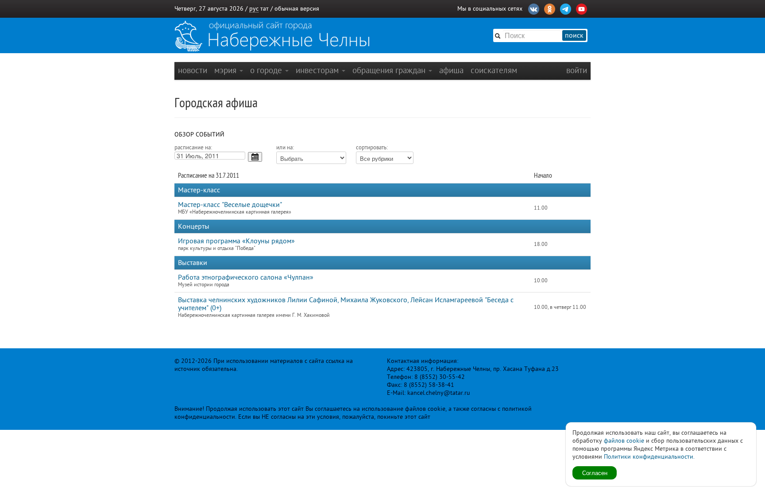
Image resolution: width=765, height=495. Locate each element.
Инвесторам (318, 70)
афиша (451, 70)
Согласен (594, 472)
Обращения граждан (390, 70)
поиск (574, 35)
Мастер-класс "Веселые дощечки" (230, 205)
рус (254, 8)
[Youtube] (581, 8)
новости (192, 70)
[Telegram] (565, 8)
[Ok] (549, 8)
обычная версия (296, 8)
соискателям (494, 70)
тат (264, 8)
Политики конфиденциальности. (649, 456)
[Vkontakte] (534, 8)
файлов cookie (624, 440)
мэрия (226, 70)
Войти (576, 70)
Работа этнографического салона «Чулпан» (245, 277)
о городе (267, 70)
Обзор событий (199, 134)
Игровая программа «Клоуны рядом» (236, 241)
